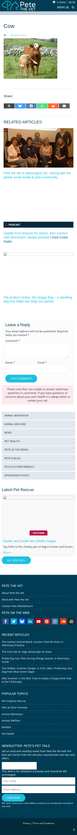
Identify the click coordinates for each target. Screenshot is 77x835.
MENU (61, 7)
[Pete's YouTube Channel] (38, 622)
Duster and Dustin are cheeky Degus (29, 541)
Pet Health (12, 441)
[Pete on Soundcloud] (63, 622)
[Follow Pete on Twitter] (13, 622)
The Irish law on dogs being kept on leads (27, 651)
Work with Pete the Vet (15, 599)
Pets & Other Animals (19, 467)
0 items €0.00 (65, 2)
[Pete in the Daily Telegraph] (71, 622)
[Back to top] (74, 829)
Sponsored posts (16, 475)
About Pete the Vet (13, 593)
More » (7, 552)
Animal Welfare (15, 424)
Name (10, 362)
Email (42, 362)
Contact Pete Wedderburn (17, 606)
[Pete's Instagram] (55, 622)
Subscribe (13, 797)
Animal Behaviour (16, 415)
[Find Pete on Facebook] (5, 622)
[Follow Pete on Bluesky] (22, 622)
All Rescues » (16, 560)
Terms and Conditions (43, 823)
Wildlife (6, 727)
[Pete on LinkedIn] (30, 622)
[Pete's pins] (46, 622)
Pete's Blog (12, 458)
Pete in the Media (16, 449)
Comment (12, 341)
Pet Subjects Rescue (14, 701)
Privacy (26, 823)
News (8, 432)
